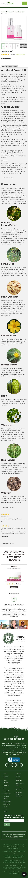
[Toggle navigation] (24, 3)
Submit (7, 824)
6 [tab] (18, 593)
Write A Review (20, 54)
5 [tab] (17, 593)
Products (9, 12)
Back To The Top (9, 178)
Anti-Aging (7, 804)
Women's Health (18, 12)
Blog (5, 788)
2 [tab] (11, 593)
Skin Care (6, 807)
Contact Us (7, 791)
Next (25, 624)
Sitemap (18, 773)
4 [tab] (15, 593)
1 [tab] (9, 593)
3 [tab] (13, 593)
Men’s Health (7, 793)
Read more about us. (17, 754)
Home (3, 12)
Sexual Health (7, 801)
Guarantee (6, 785)
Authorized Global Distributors (19, 794)
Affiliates (18, 776)
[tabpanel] (14, 577)
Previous (2, 624)
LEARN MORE (14, 587)
